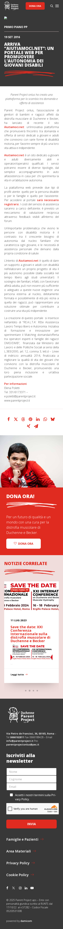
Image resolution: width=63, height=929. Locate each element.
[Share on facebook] (8, 419)
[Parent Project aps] (11, 6)
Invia (31, 824)
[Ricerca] (50, 5)
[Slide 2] (29, 691)
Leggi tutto (17, 674)
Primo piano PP (15, 27)
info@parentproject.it (19, 741)
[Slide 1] (26, 691)
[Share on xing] (28, 426)
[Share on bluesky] (52, 419)
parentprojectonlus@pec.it (23, 744)
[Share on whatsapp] (45, 419)
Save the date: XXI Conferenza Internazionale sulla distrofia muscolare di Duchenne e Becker (30, 634)
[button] (57, 6)
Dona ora (35, 5)
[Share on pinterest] (30, 419)
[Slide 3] (33, 691)
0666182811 (17, 737)
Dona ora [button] (25, 544)
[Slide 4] (37, 691)
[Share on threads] (23, 419)
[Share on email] (36, 426)
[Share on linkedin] (37, 419)
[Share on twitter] (15, 419)
